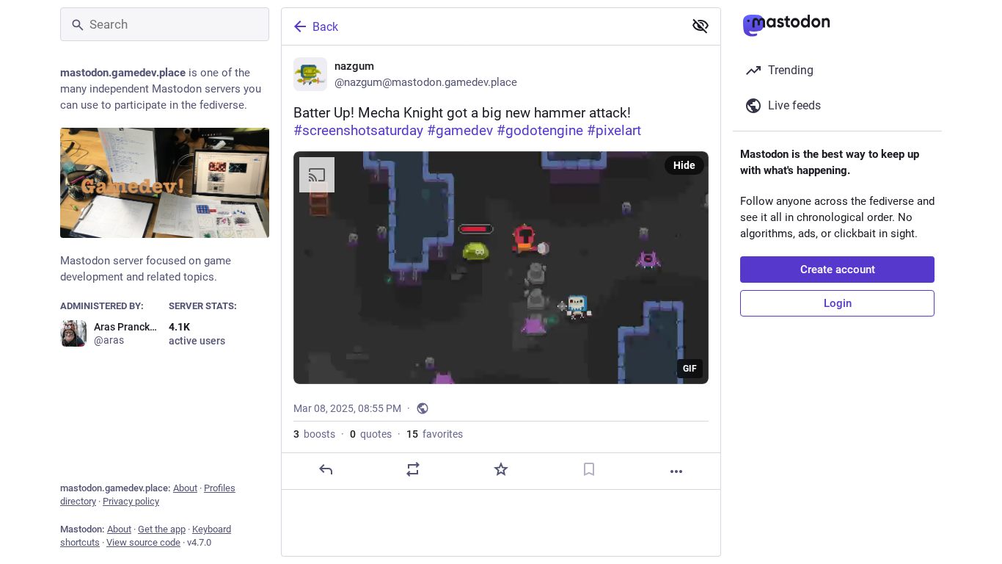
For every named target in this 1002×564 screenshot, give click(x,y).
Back (325, 27)
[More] (676, 471)
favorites (434, 434)
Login (838, 303)
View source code (143, 542)
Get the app (162, 529)
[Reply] (325, 469)
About (185, 488)
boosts (314, 434)
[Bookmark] (589, 469)
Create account (837, 269)
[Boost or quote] (413, 469)
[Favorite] (501, 469)
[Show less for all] (700, 25)
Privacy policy (131, 501)
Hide (684, 165)
